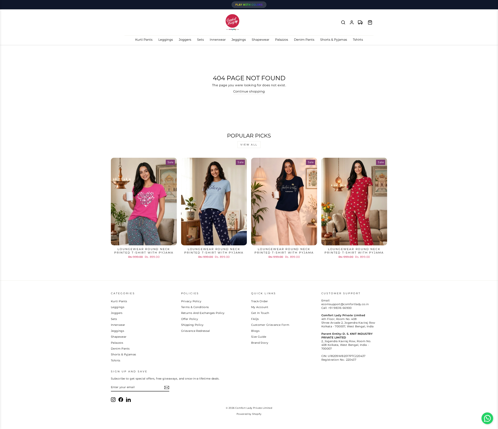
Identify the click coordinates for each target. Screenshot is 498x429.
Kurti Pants (144, 39)
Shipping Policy (192, 324)
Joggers (185, 39)
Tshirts (358, 39)
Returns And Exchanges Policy (203, 312)
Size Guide (258, 336)
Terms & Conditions (195, 307)
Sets (200, 39)
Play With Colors (249, 4)
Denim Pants (304, 39)
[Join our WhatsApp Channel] (487, 418)
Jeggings (238, 39)
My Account (259, 307)
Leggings (165, 39)
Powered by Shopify (249, 413)
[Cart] (370, 22)
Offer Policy (189, 319)
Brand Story (259, 342)
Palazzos (281, 39)
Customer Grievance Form (270, 324)
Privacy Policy (191, 301)
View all (249, 144)
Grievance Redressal (195, 330)
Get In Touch (260, 312)
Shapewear (260, 39)
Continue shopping (249, 91)
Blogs (255, 330)
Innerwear (218, 39)
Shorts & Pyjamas (333, 39)
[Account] (351, 22)
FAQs (255, 319)
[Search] (343, 22)
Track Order (259, 301)
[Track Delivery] (360, 22)
